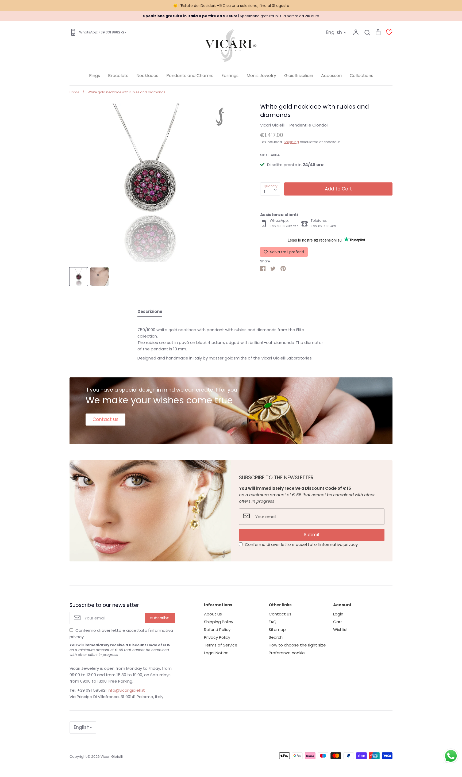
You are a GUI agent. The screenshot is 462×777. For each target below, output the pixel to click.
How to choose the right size (297, 645)
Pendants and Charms (189, 75)
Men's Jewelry (261, 75)
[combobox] (270, 189)
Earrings (229, 75)
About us (213, 614)
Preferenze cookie (287, 653)
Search (276, 637)
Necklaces (147, 75)
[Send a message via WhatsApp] (450, 756)
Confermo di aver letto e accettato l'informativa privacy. (302, 544)
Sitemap (277, 629)
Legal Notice (216, 653)
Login (338, 614)
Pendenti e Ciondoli (309, 125)
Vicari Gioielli (272, 125)
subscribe (160, 618)
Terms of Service (220, 645)
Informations (218, 605)
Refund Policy (217, 629)
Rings (94, 75)
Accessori (331, 75)
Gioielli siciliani (298, 75)
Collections (361, 75)
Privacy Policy (217, 637)
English (334, 32)
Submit (312, 534)
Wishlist (340, 629)
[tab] (149, 312)
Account (342, 605)
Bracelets (118, 75)
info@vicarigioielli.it (126, 690)
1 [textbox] (264, 191)
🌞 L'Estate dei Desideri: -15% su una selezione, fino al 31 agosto (231, 5)
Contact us (105, 419)
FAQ (272, 622)
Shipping (291, 141)
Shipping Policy (218, 622)
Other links (280, 605)
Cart (337, 622)
